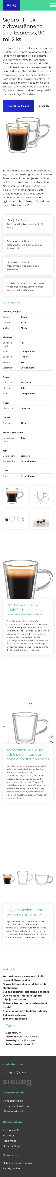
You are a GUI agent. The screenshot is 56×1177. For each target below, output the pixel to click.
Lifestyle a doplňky (14, 1111)
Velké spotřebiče (13, 1100)
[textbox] (26, 997)
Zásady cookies (12, 1168)
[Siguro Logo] (11, 5)
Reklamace (9, 1140)
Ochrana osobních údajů (17, 1163)
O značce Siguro (12, 1146)
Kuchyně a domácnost (16, 1106)
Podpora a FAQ (11, 1130)
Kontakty (8, 1135)
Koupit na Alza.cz (18, 106)
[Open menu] (53, 5)
